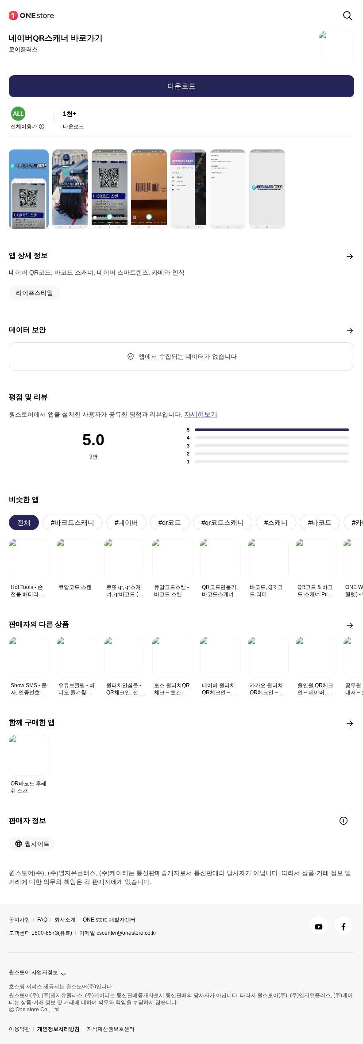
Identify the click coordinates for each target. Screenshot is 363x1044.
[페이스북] (343, 925)
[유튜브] (318, 925)
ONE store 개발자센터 (109, 920)
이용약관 (19, 1029)
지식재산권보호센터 (111, 1029)
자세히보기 (200, 414)
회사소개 (65, 920)
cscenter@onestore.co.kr (126, 933)
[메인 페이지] (32, 15)
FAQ (42, 920)
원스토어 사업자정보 (33, 972)
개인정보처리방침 (58, 1029)
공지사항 (19, 920)
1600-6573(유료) (51, 933)
